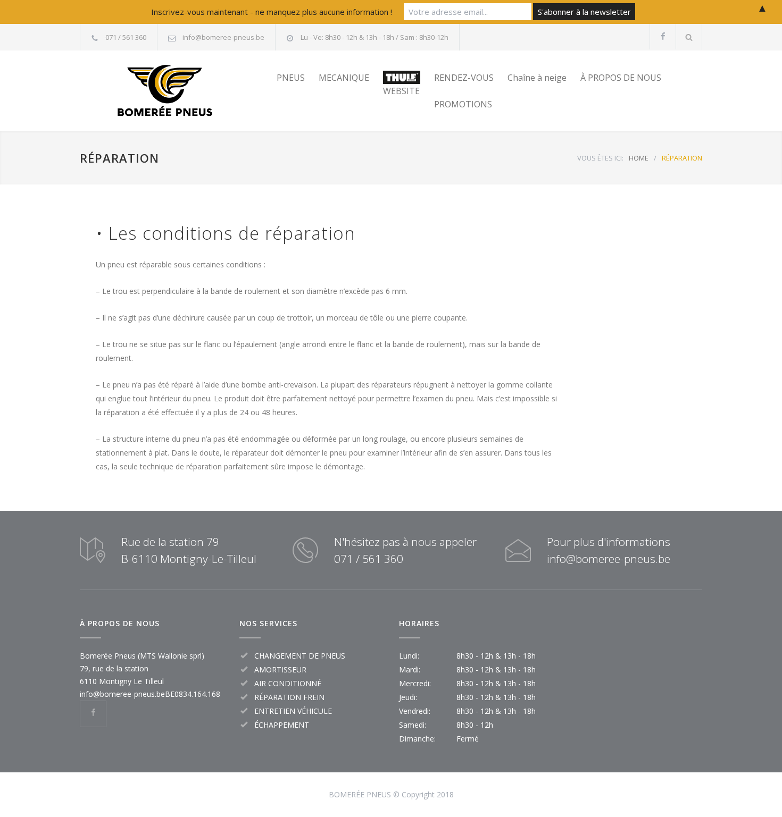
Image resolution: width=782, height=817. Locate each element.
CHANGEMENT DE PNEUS (299, 656)
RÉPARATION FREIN (289, 697)
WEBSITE (401, 91)
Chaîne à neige (537, 77)
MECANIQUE (344, 77)
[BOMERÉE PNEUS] (178, 90)
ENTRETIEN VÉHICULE (293, 711)
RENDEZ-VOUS (464, 77)
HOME (638, 158)
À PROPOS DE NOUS (620, 77)
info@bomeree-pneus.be (223, 37)
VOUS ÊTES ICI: (600, 158)
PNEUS (291, 77)
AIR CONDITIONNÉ (287, 683)
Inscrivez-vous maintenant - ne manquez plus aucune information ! (271, 11)
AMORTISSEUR (280, 669)
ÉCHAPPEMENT (281, 725)
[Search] (689, 37)
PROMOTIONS (463, 104)
